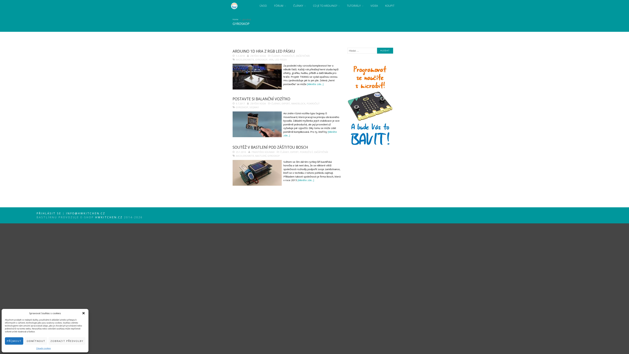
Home (235, 19)
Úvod (263, 6)
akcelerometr (245, 59)
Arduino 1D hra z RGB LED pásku (264, 51)
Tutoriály (354, 6)
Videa (374, 6)
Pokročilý (288, 55)
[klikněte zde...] (315, 84)
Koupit (389, 6)
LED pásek (281, 59)
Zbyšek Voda (258, 55)
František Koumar (263, 152)
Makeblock (298, 103)
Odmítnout (36, 341)
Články (298, 6)
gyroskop (261, 59)
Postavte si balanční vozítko (261, 98)
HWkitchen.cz (109, 217)
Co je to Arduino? (325, 6)
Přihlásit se (50, 213)
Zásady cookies (43, 348)
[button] (83, 313)
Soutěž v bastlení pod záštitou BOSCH (270, 147)
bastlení (260, 155)
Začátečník (303, 55)
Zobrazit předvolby (66, 341)
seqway (254, 107)
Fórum (278, 6)
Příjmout (14, 341)
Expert (286, 103)
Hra (271, 59)
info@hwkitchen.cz (85, 213)
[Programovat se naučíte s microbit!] (370, 146)
